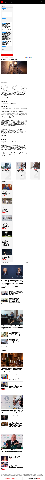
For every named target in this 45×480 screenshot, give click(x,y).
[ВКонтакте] (26, 57)
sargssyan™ (38, 478)
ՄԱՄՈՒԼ (38, 1)
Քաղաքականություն (5, 262)
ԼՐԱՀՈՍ (29, 1)
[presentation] (41, 160)
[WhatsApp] (30, 57)
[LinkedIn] (27, 57)
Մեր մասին (10, 478)
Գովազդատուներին (14, 478)
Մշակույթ (3, 392)
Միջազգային (4, 181)
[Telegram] (31, 57)
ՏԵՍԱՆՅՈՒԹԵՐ (34, 1)
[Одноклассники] (25, 57)
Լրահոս (3, 6)
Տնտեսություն (11, 57)
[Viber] (29, 57)
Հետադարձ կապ (7, 478)
